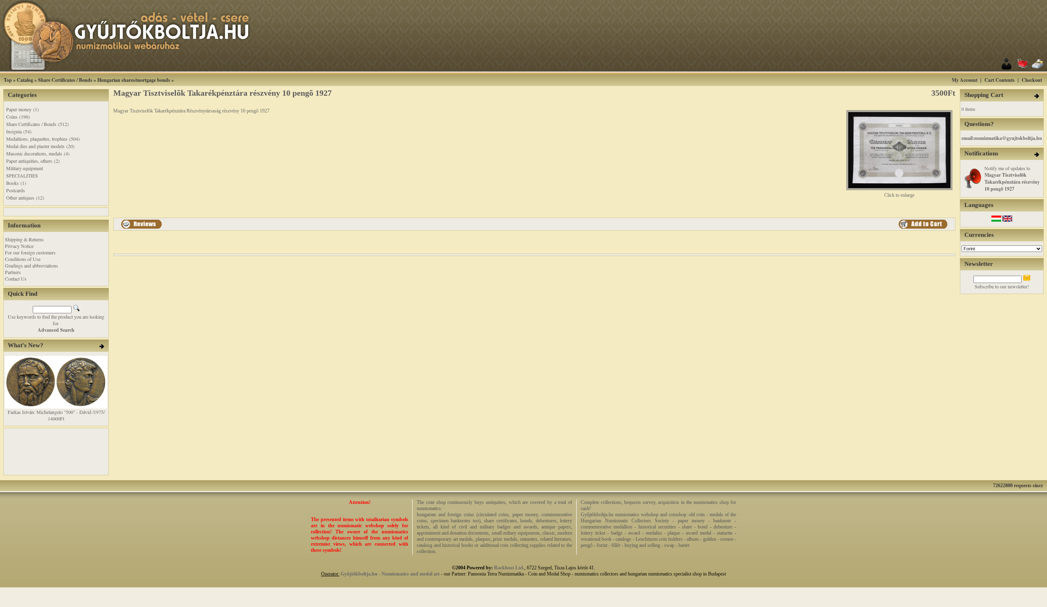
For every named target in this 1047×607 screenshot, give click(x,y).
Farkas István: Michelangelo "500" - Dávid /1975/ (56, 412)
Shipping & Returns (24, 239)
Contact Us (16, 278)
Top (8, 79)
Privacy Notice (19, 246)
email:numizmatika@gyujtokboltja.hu (1002, 138)
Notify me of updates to (1012, 178)
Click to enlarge (899, 195)
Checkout (1032, 79)
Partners (13, 272)
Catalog (25, 79)
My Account (964, 79)
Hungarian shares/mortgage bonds (133, 79)
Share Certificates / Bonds (65, 79)
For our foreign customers (30, 252)
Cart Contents (999, 79)
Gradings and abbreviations (31, 265)
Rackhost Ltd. (509, 568)
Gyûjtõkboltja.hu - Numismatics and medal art (390, 574)
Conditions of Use (22, 259)
